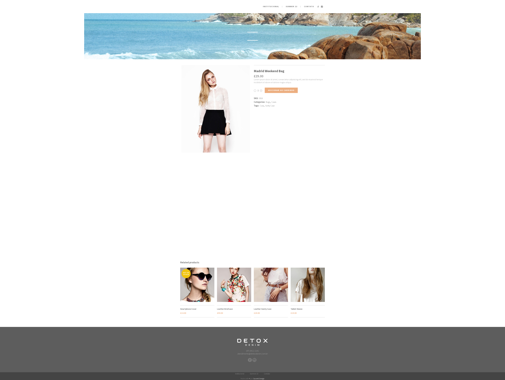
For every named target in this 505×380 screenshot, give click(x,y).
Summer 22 (254, 373)
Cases (273, 102)
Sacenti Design (258, 378)
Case (262, 105)
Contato (267, 373)
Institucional (239, 373)
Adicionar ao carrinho (281, 90)
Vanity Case (269, 105)
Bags (268, 102)
